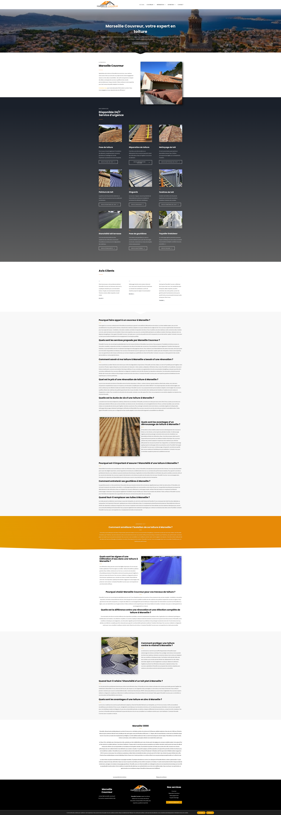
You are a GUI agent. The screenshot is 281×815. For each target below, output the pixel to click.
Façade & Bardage (174, 797)
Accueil (141, 4)
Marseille (101, 731)
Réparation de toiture (174, 793)
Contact (180, 4)
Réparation (160, 4)
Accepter (201, 812)
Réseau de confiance (161, 777)
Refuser (210, 812)
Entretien (171, 4)
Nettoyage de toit (174, 795)
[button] (154, 4)
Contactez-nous (103, 88)
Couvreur (150, 4)
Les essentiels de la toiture (119, 777)
